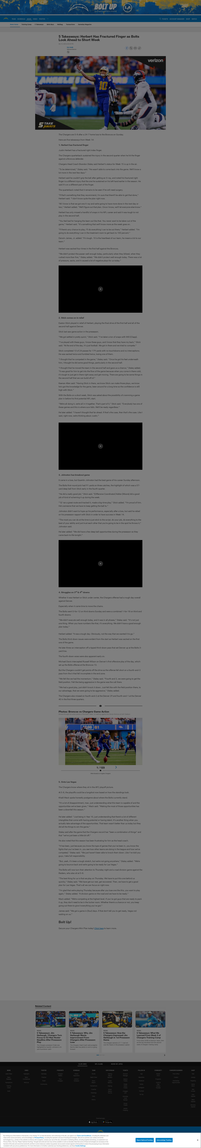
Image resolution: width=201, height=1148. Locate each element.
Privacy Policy (39, 1137)
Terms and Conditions (84, 1135)
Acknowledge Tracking (164, 1140)
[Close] (197, 1140)
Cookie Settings (80, 1146)
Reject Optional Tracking (145, 1140)
